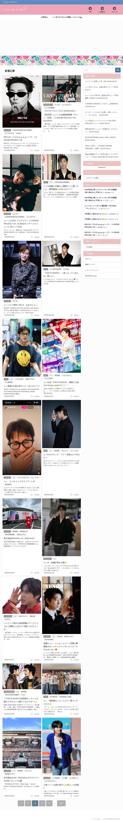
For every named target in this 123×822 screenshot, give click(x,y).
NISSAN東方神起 (9, 534)
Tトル (23, 694)
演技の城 (32, 616)
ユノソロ (7, 130)
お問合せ (44, 17)
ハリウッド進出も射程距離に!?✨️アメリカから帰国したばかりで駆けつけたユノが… (21, 626)
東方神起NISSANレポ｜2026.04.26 (19, 538)
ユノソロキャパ (66, 104)
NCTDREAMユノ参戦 (65, 696)
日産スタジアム (21, 534)
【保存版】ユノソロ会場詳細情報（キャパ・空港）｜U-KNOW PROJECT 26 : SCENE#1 (60, 118)
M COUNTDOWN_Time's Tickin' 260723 (100, 137)
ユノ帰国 (64, 778)
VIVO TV (7, 619)
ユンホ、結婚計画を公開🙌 (55, 562)
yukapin (36, 150)
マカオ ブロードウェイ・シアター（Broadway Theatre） (60, 110)
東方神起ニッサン (10, 773)
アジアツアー (48, 104)
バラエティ (48, 558)
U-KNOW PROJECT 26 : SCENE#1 (22, 130)
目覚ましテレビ (30, 379)
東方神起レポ (23, 531)
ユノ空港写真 (56, 778)
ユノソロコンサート (50, 781)
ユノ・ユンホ (74, 450)
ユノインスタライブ (23, 477)
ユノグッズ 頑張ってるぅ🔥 (95, 81)
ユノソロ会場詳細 (49, 107)
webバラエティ (23, 616)
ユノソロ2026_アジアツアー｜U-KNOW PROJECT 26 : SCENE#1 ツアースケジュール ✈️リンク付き (21, 224)
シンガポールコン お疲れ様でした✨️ (99, 87)
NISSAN (59, 636)
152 (61, 803)
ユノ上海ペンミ (74, 778)
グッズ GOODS (9, 691)
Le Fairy (18, 133)
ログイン (88, 259)
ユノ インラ (34, 477)
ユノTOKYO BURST (55, 269)
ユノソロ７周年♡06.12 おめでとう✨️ (21, 305)
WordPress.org (90, 276)
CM (45, 450)
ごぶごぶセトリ (66, 375)
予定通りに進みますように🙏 (96, 214)
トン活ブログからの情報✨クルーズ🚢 (67, 17)
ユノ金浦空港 (8, 382)
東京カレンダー (69, 636)
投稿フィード (90, 264)
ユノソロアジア (31, 216)
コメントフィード (91, 270)
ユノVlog (66, 269)
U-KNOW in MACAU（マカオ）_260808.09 (101, 104)
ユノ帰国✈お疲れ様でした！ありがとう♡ (22, 386)
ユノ (46, 182)
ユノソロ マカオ (9, 133)
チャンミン (65, 450)
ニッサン (7, 531)
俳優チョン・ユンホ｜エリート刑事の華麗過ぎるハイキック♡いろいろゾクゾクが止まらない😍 (60, 646)
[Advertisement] (61, 37)
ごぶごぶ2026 (19, 379)
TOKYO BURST (49, 639)
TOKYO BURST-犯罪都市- (62, 182)
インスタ (7, 477)
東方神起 (57, 375)
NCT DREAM (53, 696)
